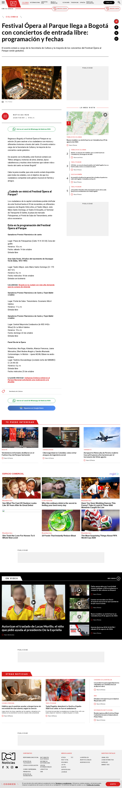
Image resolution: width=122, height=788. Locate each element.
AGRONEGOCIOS (85, 762)
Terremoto (88, 449)
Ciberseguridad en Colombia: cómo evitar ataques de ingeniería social (59, 454)
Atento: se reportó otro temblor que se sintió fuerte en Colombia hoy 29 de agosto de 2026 (87, 153)
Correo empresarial (29, 769)
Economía (66, 2)
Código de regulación (30, 765)
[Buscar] (119, 2)
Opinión (82, 2)
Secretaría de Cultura (16, 391)
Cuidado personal (8, 703)
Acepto (113, 784)
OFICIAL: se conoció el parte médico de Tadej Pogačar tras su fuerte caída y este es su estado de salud (90, 165)
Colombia (25, 2)
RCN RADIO (64, 762)
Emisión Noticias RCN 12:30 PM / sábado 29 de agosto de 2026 (103, 628)
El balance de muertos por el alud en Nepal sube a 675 (106, 699)
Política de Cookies (93, 785)
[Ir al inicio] (13, 3)
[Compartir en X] (116, 33)
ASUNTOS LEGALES (85, 760)
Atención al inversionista (27, 775)
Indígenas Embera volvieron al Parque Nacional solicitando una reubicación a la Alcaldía (29, 380)
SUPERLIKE (105, 762)
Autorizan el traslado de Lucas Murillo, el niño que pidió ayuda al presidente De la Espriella (33, 628)
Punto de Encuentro (90, 2)
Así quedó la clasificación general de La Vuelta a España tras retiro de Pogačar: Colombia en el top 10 (89, 178)
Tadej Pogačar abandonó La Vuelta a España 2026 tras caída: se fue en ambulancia (63, 707)
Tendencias (74, 2)
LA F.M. (63, 764)
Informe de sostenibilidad (45, 762)
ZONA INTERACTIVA (108, 760)
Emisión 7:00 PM (114, 8)
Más (112, 578)
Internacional (35, 2)
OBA (41, 771)
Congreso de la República (103, 680)
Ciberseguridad (48, 449)
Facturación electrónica (44, 758)
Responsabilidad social (31, 757)
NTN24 (63, 757)
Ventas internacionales (45, 766)
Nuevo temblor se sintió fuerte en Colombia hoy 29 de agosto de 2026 (87, 141)
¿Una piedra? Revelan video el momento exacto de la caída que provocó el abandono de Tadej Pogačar (88, 190)
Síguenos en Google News (33, 408)
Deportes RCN (44, 2)
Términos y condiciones (63, 783)
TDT (72, 757)
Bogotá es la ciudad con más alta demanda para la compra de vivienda (31, 286)
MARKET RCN (105, 764)
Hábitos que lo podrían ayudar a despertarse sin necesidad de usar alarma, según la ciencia (21, 707)
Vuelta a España (76, 174)
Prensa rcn (26, 771)
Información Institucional (103, 710)
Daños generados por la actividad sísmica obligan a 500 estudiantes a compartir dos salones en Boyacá (104, 588)
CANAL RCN (109, 2)
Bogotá (4, 449)
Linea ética (44, 769)
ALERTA (63, 767)
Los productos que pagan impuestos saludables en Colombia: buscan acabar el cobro (106, 684)
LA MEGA (64, 772)
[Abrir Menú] (3, 2)
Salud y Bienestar (54, 2)
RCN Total (64, 760)
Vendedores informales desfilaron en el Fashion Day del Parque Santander (18, 454)
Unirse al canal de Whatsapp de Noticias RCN (34, 129)
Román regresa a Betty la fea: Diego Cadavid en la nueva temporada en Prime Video (106, 715)
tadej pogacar (76, 162)
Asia (95, 696)
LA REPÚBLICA (84, 757)
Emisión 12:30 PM (62, 8)
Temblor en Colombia (74, 137)
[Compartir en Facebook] (116, 27)
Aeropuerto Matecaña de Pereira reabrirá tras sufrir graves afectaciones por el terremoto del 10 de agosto (101, 455)
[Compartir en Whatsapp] (116, 39)
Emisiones (8, 8)
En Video (12, 578)
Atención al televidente (27, 762)
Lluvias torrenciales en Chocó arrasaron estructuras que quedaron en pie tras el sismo (104, 601)
